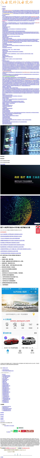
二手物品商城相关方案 (6, 399)
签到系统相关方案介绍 (6, 388)
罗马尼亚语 (12, 425)
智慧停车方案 (4, 382)
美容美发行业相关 (5, 384)
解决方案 (3, 374)
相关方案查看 (2, 164)
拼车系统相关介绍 (5, 401)
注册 (5, 6)
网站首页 (3, 8)
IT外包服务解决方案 (5, 396)
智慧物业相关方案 (5, 386)
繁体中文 (8, 425)
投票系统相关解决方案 (6, 398)
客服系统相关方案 (5, 400)
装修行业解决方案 (5, 387)
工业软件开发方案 (5, 397)
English (5, 425)
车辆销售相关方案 (5, 383)
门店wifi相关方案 (5, 377)
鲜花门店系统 (4, 378)
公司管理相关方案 (5, 402)
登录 (3, 6)
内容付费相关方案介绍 (6, 376)
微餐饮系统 (4, 381)
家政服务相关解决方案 (6, 385)
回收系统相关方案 (5, 379)
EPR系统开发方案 (5, 395)
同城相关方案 (4, 380)
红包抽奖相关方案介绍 (6, 375)
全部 (3, 10)
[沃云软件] (20, 2)
